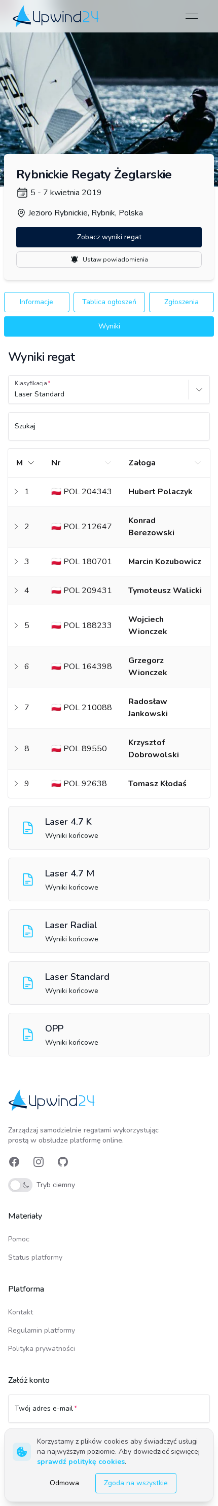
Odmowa (64, 1483)
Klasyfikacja (31, 383)
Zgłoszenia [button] (181, 302)
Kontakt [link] (20, 1312)
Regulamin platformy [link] (41, 1330)
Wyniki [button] (109, 326)
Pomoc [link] (18, 1239)
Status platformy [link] (35, 1257)
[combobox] (16, 394)
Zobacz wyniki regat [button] (109, 237)
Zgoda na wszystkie (136, 1483)
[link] (56, 16)
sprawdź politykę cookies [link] (81, 1461)
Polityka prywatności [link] (41, 1348)
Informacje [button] (36, 302)
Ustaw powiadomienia (115, 259)
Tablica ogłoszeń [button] (109, 302)
